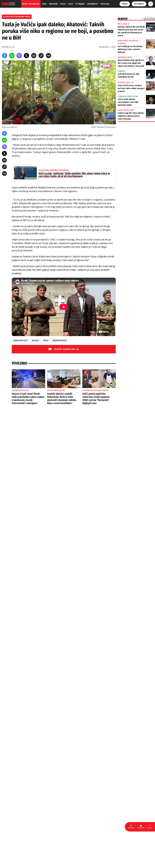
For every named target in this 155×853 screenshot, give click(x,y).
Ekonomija (53, 4)
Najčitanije (140, 828)
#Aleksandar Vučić (20, 340)
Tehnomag (104, 4)
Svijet (44, 4)
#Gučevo (35, 340)
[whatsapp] (12, 55)
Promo (63, 4)
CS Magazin (80, 4)
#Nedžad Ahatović (60, 340)
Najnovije (131, 828)
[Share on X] (26, 55)
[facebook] (4, 55)
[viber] (19, 55)
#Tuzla (45, 340)
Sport (70, 4)
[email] (33, 55)
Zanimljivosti (92, 4)
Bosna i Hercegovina (30, 4)
